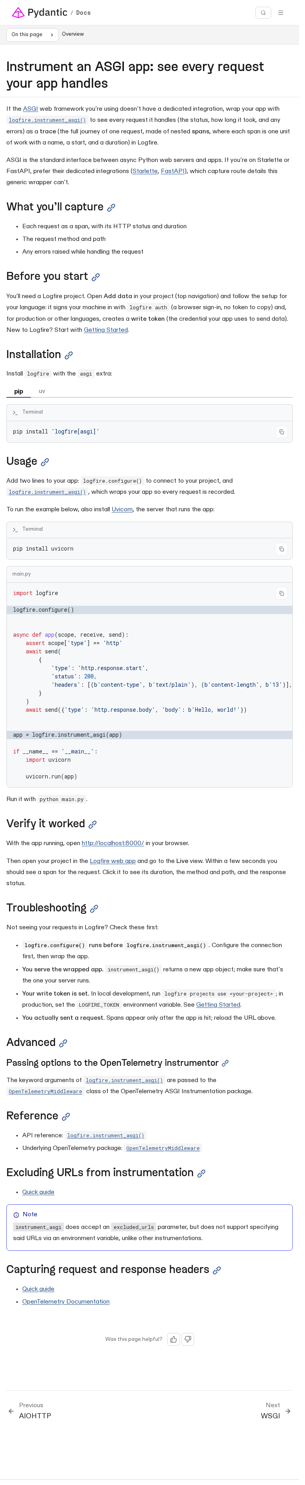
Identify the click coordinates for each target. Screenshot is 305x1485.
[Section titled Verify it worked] (92, 825)
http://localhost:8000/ (113, 843)
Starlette (145, 171)
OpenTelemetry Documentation (66, 1302)
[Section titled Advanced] (63, 1043)
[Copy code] (281, 432)
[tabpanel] (149, 423)
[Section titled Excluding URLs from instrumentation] (201, 1174)
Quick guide (38, 1192)
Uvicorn (122, 510)
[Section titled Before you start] (95, 277)
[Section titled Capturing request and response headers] (217, 1270)
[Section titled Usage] (45, 462)
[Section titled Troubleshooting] (94, 909)
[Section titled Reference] (66, 1117)
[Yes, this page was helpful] (173, 1339)
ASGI (30, 109)
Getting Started (106, 330)
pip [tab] (18, 391)
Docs (83, 12)
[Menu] (280, 12)
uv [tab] (42, 391)
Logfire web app (113, 861)
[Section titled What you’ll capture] (111, 208)
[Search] (263, 13)
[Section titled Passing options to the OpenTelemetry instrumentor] (225, 1063)
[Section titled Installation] (68, 355)
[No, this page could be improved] (187, 1339)
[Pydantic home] (40, 12)
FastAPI (173, 171)
